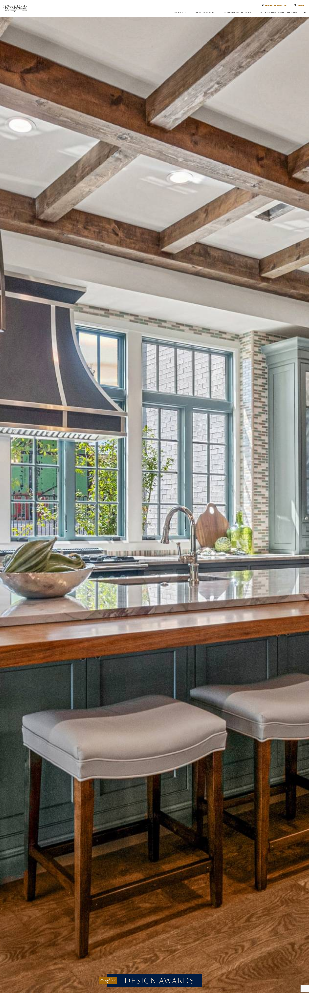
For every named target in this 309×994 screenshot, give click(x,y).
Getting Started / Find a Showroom (278, 12)
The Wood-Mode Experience (237, 12)
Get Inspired (180, 12)
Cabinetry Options (204, 12)
